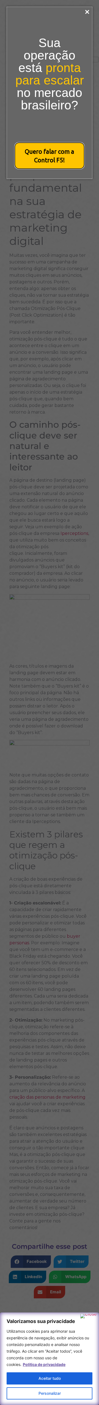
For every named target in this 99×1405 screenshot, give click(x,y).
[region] (49, 1358)
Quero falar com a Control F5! (49, 155)
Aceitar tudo (49, 1378)
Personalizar (49, 1393)
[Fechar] (88, 1316)
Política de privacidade (44, 1364)
